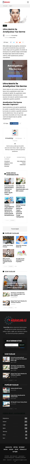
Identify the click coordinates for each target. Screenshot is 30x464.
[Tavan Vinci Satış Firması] (8, 240)
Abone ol (21, 345)
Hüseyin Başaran (9, 457)
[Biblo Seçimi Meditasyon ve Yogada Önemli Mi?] (8, 253)
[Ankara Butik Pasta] (6, 390)
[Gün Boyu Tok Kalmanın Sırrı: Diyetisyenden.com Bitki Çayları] (21, 180)
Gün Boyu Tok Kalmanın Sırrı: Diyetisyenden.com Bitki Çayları (18, 294)
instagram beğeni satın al (20, 460)
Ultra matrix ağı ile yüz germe (11, 46)
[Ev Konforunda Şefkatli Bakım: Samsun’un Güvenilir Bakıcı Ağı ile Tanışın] (9, 180)
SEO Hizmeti (13, 456)
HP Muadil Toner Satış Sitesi (19, 402)
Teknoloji (5, 431)
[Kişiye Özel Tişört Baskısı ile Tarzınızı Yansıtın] (6, 302)
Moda (4, 434)
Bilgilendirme (6, 418)
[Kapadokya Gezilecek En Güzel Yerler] (6, 397)
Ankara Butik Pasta (16, 388)
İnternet (4, 421)
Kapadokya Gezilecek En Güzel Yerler (18, 395)
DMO (4, 460)
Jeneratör (21, 456)
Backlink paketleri (21, 457)
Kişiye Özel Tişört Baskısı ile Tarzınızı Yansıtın (19, 301)
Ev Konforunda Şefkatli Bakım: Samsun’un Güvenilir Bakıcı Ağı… (19, 359)
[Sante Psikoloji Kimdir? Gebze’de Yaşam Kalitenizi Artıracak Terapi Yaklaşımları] (21, 200)
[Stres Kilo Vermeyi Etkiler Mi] (21, 240)
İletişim (15, 452)
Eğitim (4, 428)
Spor (4, 438)
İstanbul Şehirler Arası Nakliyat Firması (8, 163)
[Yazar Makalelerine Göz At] (15, 132)
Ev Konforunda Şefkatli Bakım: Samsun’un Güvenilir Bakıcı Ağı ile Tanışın (15, 285)
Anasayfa (8, 447)
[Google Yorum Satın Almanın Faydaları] (21, 253)
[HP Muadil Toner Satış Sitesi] (6, 403)
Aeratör (9, 460)
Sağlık (4, 25)
